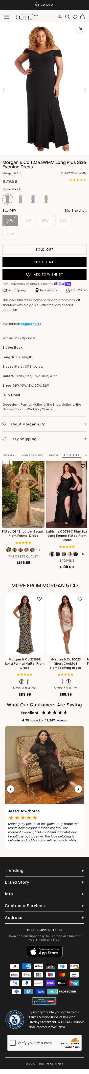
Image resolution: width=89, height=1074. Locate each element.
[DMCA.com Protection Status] (62, 991)
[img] (23, 542)
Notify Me (44, 262)
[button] (25, 674)
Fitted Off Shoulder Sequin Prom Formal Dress (23, 534)
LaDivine (67, 561)
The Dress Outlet (23, 556)
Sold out (44, 249)
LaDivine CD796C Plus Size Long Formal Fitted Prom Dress (67, 536)
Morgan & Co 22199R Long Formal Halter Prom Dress (24, 663)
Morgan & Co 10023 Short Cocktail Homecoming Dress (65, 663)
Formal (9, 455)
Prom (53, 455)
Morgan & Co (11, 173)
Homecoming (33, 455)
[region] (44, 789)
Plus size (72, 455)
